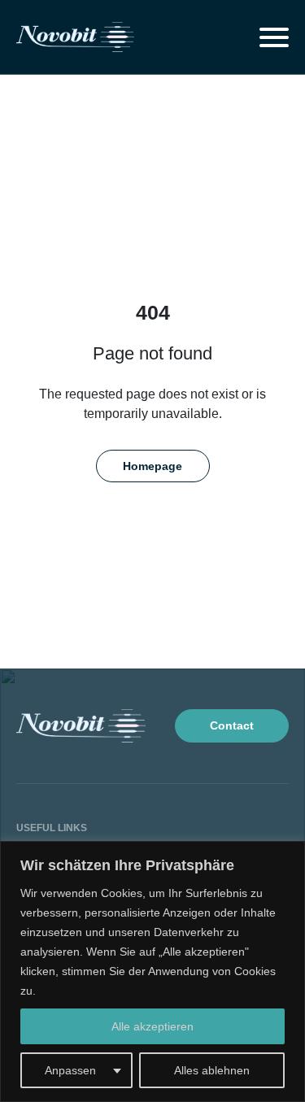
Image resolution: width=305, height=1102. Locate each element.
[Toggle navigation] (274, 37)
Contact (232, 725)
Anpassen (70, 1070)
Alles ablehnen (212, 1070)
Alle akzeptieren (152, 1026)
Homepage (152, 466)
